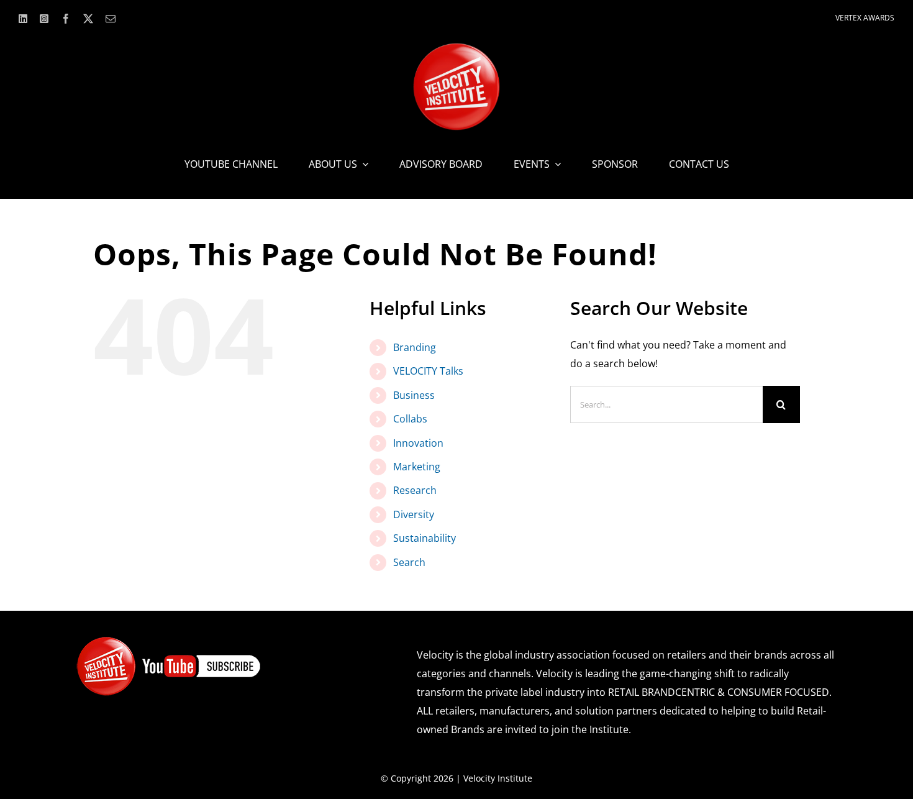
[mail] (111, 19)
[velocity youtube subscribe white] (169, 640)
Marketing (416, 466)
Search (409, 562)
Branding (414, 347)
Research (415, 490)
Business (414, 395)
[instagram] (44, 19)
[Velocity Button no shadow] (456, 48)
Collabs (410, 419)
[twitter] (88, 19)
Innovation (418, 443)
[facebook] (66, 19)
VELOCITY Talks (428, 371)
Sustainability (424, 538)
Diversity (413, 514)
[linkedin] (23, 19)
